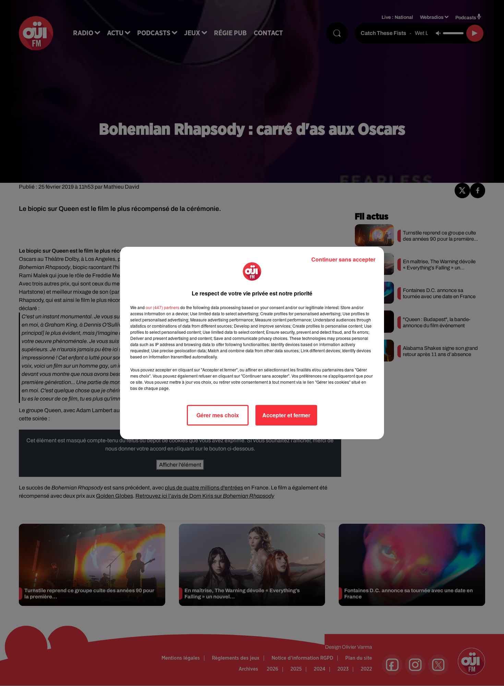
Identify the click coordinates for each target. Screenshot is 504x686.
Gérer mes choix (217, 415)
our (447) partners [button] (162, 307)
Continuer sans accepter (343, 259)
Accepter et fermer (286, 415)
